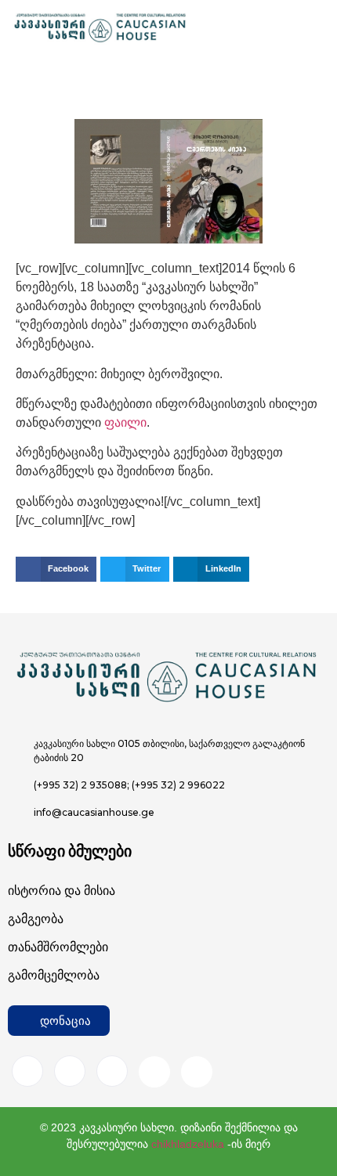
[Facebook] (27, 1071)
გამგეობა (35, 918)
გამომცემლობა (54, 975)
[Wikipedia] (196, 1072)
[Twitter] (112, 1071)
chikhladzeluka (187, 1144)
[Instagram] (69, 1071)
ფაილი (125, 422)
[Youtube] (154, 1072)
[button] (56, 569)
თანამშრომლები (58, 947)
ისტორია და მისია (61, 890)
